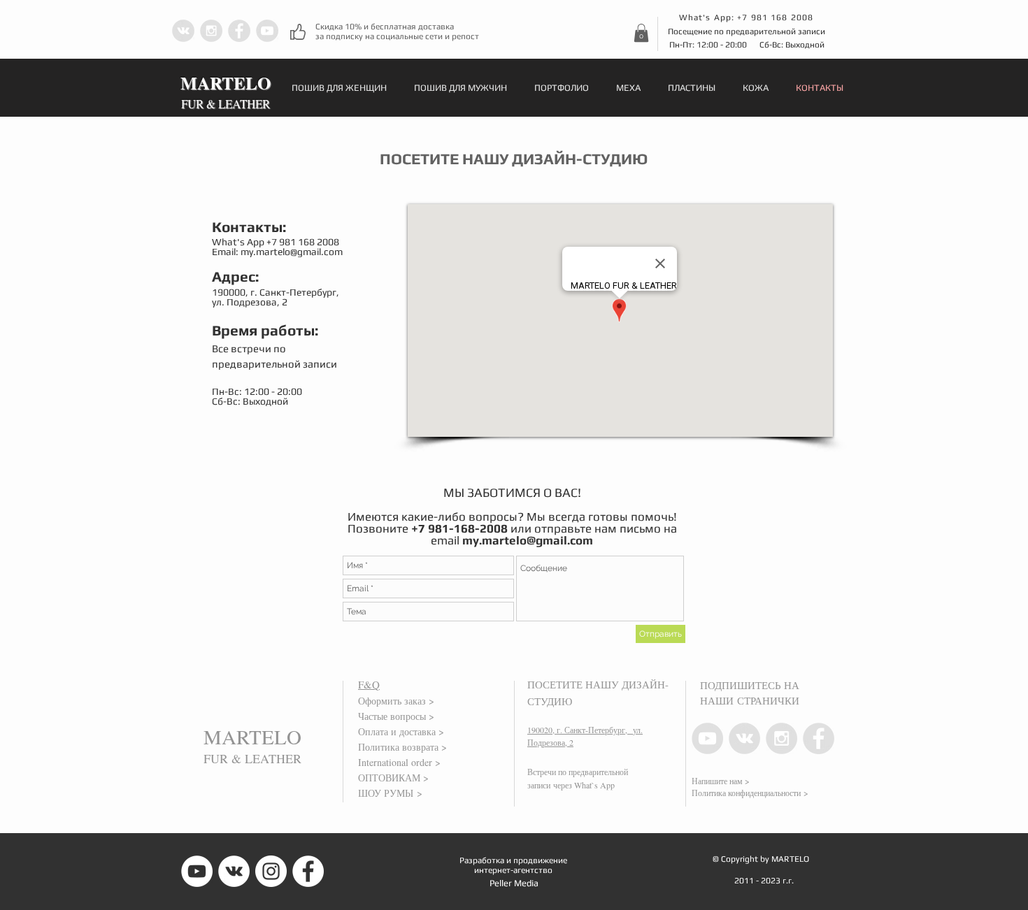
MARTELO (252, 736)
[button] (641, 33)
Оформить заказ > (396, 700)
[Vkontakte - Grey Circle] (183, 31)
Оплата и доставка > (401, 731)
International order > (399, 762)
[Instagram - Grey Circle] (211, 31)
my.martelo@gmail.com (292, 251)
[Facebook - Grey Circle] (239, 31)
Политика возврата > (402, 746)
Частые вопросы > (396, 716)
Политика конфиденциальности (746, 792)
